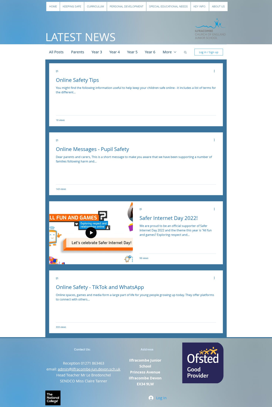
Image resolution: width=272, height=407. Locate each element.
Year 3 (97, 51)
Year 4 (114, 51)
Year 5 (132, 51)
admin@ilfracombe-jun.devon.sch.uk (89, 369)
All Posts (56, 51)
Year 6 (150, 51)
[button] (72, 6)
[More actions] (215, 71)
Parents (77, 51)
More (167, 51)
